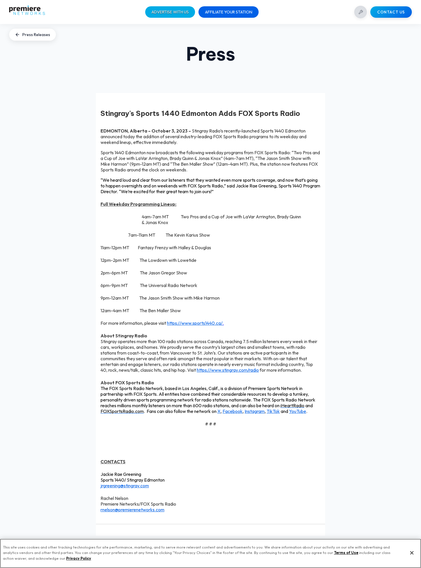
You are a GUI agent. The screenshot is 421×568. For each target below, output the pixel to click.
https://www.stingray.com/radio (228, 370)
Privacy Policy (78, 558)
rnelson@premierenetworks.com (132, 509)
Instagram (255, 411)
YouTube (297, 411)
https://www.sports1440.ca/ (195, 323)
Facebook (233, 411)
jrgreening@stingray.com (125, 485)
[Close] (412, 553)
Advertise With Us (170, 12)
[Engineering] (360, 12)
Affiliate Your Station (228, 12)
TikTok (273, 411)
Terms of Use (346, 553)
